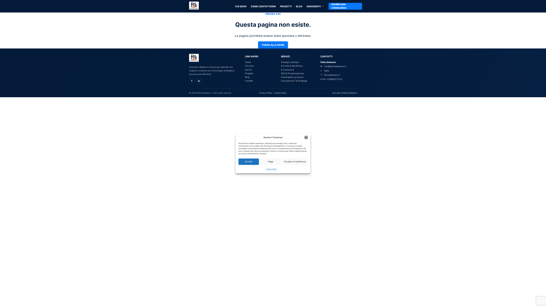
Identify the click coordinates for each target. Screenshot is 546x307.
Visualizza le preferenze (295, 161)
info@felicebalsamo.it (335, 66)
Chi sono (241, 6)
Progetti (286, 6)
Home (248, 62)
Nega (270, 161)
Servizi (248, 69)
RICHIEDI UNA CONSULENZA (339, 6)
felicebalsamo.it (332, 75)
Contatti (249, 80)
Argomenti (314, 6)
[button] (306, 137)
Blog (299, 6)
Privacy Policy (265, 93)
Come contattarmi (263, 6)
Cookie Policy (271, 169)
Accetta (248, 161)
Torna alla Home (273, 44)
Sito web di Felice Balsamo (344, 93)
